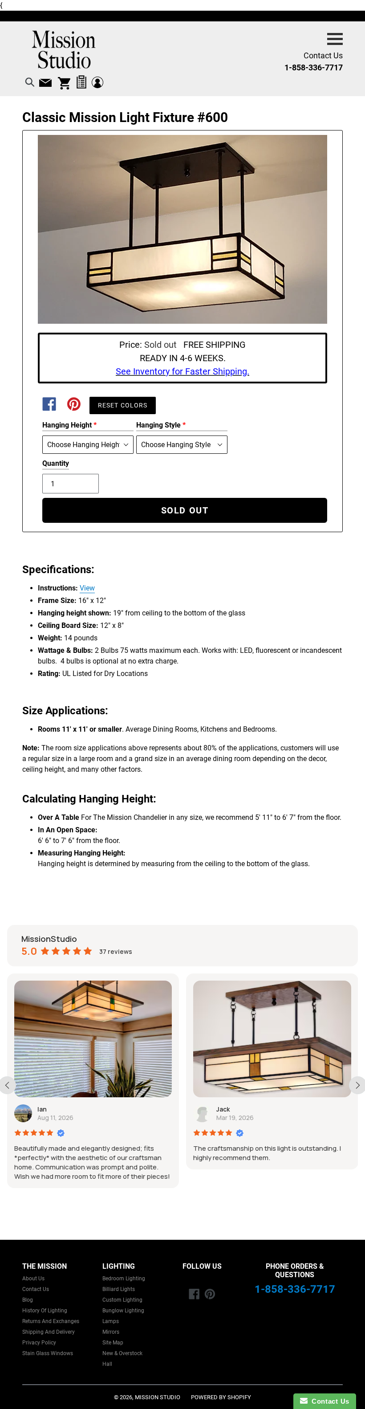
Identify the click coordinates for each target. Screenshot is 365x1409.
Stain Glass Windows (47, 1353)
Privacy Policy (39, 1343)
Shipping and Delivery (48, 1332)
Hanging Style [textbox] (161, 425)
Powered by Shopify (221, 1397)
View (87, 588)
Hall (107, 1364)
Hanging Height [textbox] (69, 425)
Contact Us (35, 1289)
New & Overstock (122, 1353)
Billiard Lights (118, 1289)
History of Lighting (44, 1310)
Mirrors (110, 1332)
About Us (33, 1278)
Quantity (55, 463)
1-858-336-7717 (295, 1289)
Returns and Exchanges (50, 1321)
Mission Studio (157, 1397)
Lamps (110, 1321)
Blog (27, 1300)
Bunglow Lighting (123, 1310)
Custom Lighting (122, 1300)
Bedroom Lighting (123, 1278)
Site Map (112, 1343)
